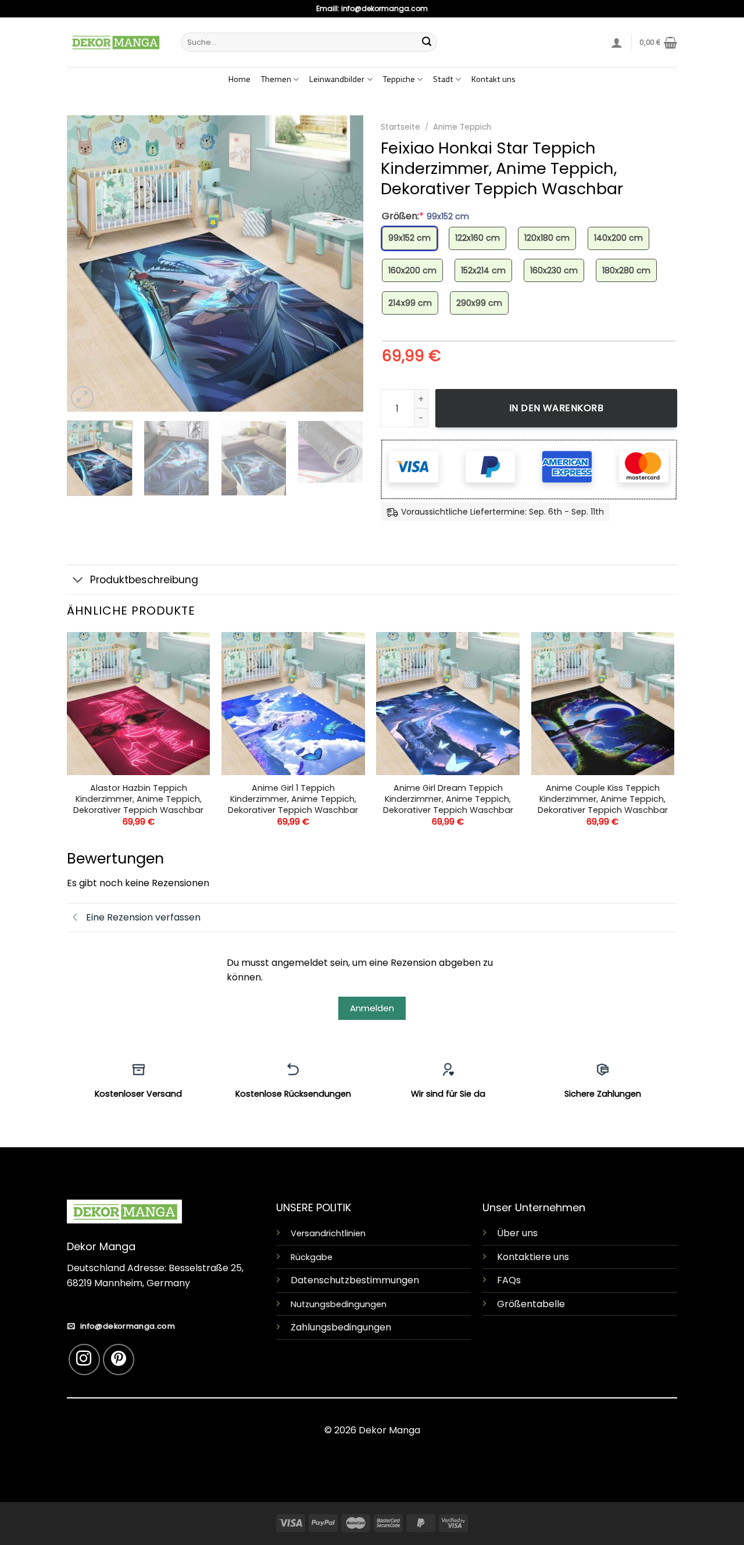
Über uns (517, 1233)
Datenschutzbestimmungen (355, 1280)
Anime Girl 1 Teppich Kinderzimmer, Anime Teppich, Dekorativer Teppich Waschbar (293, 799)
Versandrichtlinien (328, 1233)
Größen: (425, 216)
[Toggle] (78, 580)
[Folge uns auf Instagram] (84, 1359)
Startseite (400, 127)
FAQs (509, 1280)
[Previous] (87, 263)
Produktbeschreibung (144, 580)
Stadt (443, 79)
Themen (276, 79)
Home (239, 79)
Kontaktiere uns (533, 1257)
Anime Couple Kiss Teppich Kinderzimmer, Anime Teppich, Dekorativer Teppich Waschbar (603, 799)
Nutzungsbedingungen (339, 1304)
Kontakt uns (493, 79)
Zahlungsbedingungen (341, 1327)
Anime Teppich (462, 127)
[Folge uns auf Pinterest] (118, 1359)
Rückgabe (311, 1257)
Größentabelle (531, 1304)
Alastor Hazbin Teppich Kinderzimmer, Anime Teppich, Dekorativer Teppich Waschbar (138, 799)
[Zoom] (82, 397)
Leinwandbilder (336, 79)
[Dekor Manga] (115, 42)
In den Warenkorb (556, 408)
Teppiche (399, 79)
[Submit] (427, 42)
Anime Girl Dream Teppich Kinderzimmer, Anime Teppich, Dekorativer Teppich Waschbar (448, 799)
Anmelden (372, 1008)
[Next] (342, 263)
